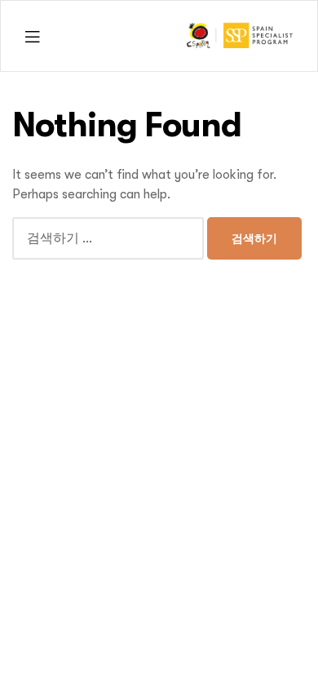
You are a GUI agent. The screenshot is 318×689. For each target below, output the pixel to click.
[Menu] (32, 36)
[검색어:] (109, 238)
